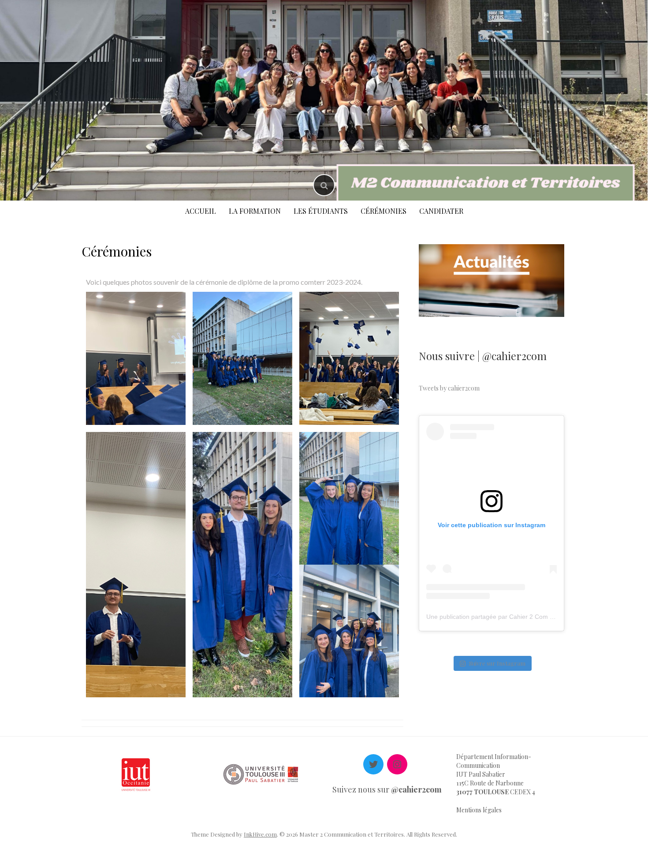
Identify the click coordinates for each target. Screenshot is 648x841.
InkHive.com (260, 834)
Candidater (441, 211)
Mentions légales (479, 810)
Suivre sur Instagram (497, 663)
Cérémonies (383, 211)
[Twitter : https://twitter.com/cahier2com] (373, 764)
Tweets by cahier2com (449, 388)
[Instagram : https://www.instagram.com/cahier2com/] (397, 764)
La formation (255, 211)
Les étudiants (321, 211)
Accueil (200, 211)
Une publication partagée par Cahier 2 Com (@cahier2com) (509, 616)
